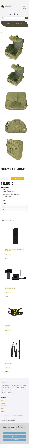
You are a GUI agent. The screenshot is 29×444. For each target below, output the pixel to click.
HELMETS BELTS (8, 363)
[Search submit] (26, 18)
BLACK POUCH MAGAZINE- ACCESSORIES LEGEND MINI (14, 250)
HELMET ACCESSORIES (10, 288)
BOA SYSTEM (8, 326)
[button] (1, 32)
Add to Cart (8, 255)
